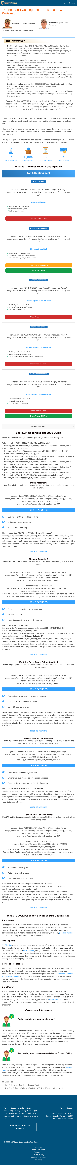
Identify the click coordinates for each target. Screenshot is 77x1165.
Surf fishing (7, 945)
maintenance (28, 951)
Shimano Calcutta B (38, 249)
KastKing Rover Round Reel (39, 301)
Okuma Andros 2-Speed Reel (38, 348)
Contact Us (38, 1152)
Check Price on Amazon (38, 218)
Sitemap (38, 1160)
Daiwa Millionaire (38, 202)
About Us (38, 1147)
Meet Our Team (38, 1150)
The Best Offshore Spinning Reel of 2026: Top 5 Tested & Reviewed (34, 1088)
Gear (7, 1082)
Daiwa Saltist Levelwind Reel (38, 394)
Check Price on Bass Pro (39, 265)
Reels (12, 1082)
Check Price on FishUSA (39, 270)
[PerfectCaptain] (9, 3)
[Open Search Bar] (64, 3)
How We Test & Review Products (20, 1127)
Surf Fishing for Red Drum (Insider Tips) (22, 1085)
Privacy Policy (38, 1155)
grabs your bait (55, 999)
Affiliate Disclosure (38, 1157)
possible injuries (66, 933)
